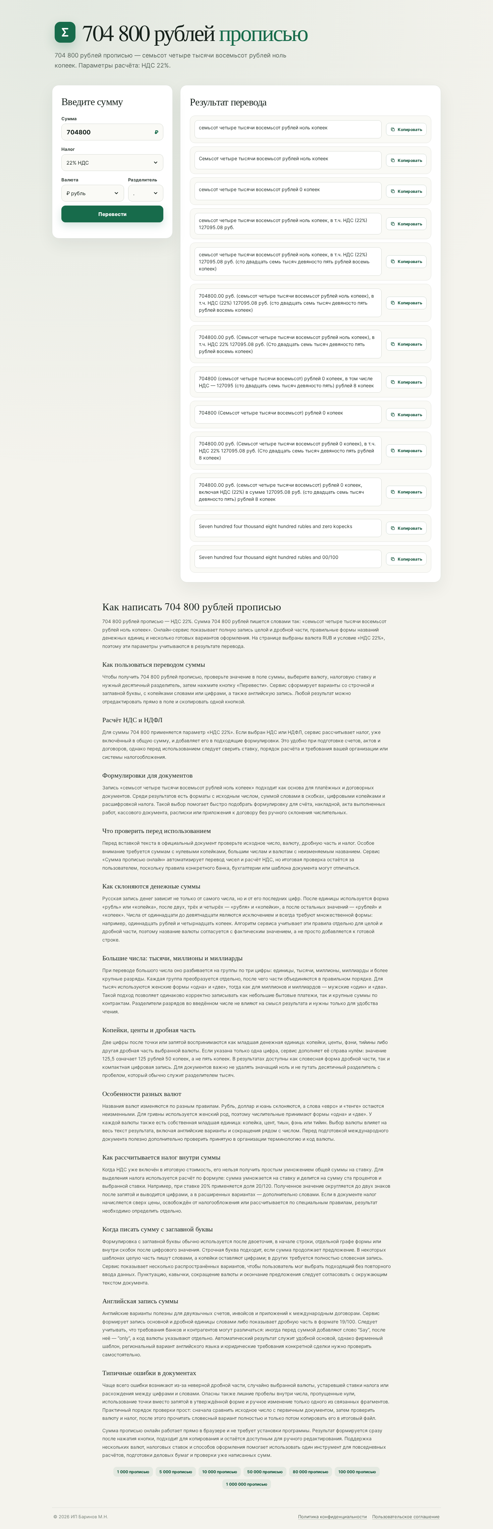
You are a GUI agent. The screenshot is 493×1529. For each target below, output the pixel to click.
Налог (68, 149)
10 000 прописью (219, 1471)
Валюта (69, 179)
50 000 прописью (265, 1471)
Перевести (112, 214)
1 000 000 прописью (246, 1484)
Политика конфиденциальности (332, 1516)
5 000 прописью (175, 1471)
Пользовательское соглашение (406, 1516)
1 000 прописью (133, 1471)
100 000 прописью (357, 1471)
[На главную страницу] (65, 32)
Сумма (69, 118)
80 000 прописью (310, 1471)
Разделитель (142, 179)
